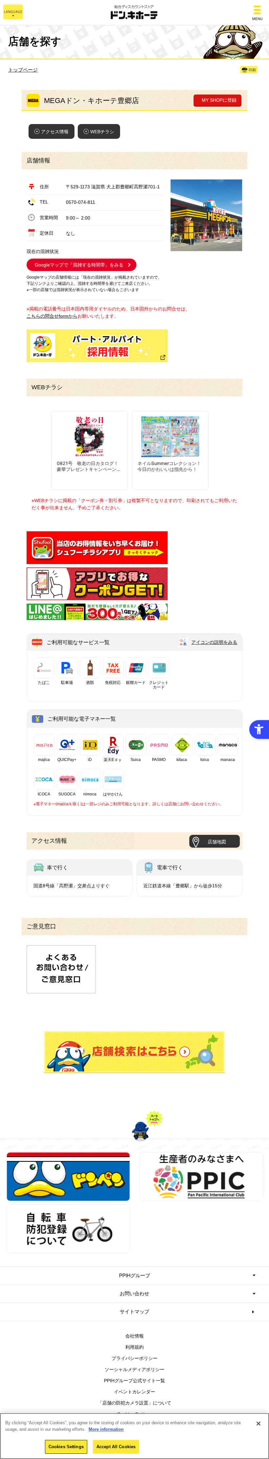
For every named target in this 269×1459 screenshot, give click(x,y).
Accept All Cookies (115, 1446)
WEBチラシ (102, 131)
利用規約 (134, 1347)
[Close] (258, 1423)
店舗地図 (217, 841)
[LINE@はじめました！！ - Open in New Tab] (97, 616)
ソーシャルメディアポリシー (134, 1369)
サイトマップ (134, 1311)
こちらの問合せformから (52, 316)
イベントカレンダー (134, 1391)
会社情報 (134, 1336)
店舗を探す (134, 1052)
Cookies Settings (66, 1446)
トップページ (23, 70)
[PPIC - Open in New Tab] (201, 1197)
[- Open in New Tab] (97, 560)
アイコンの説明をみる (214, 642)
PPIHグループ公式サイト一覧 (134, 1380)
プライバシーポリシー (134, 1358)
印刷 (252, 70)
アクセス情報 (55, 131)
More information (106, 1429)
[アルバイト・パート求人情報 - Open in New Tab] (97, 345)
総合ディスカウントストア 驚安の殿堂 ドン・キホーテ (134, 13)
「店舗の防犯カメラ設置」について (134, 1403)
